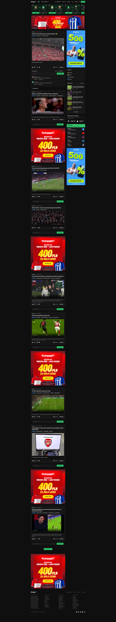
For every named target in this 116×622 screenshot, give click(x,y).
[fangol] (33, 592)
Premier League (47, 599)
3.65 (56, 10)
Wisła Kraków (61, 597)
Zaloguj (83, 1)
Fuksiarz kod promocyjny (34, 600)
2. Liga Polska (47, 598)
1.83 (51, 10)
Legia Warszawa (61, 596)
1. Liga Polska (47, 597)
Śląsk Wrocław (61, 600)
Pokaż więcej (76, 111)
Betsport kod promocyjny (34, 598)
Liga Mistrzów (47, 604)
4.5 (67, 10)
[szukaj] (79, 1)
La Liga (46, 600)
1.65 (77, 10)
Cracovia (60, 601)
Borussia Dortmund (76, 604)
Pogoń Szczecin (61, 603)
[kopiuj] (63, 67)
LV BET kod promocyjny (34, 601)
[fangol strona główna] (33, 1)
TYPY (43, 12)
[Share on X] (60, 67)
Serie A (46, 602)
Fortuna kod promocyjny (34, 602)
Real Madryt (74, 601)
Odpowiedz (41, 79)
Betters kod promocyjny (34, 604)
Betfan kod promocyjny (34, 603)
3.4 (44, 10)
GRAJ (36, 12)
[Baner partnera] (58, 22)
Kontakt (74, 592)
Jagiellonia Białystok (62, 602)
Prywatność (83, 592)
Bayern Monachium (75, 603)
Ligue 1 (46, 603)
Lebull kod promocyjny (34, 597)
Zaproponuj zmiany (69, 592)
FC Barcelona (75, 602)
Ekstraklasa (46, 596)
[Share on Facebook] (61, 67)
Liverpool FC (74, 598)
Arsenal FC (74, 596)
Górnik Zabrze (61, 599)
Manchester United (75, 600)
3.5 (39, 10)
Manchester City (75, 599)
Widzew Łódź (61, 604)
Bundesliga (46, 601)
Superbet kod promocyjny (35, 599)
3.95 (61, 10)
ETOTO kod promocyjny (34, 596)
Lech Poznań (61, 598)
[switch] (38, 1)
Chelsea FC (74, 597)
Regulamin (78, 592)
